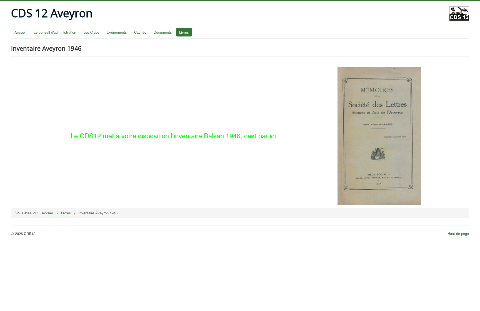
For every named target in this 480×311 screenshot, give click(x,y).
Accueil (20, 32)
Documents (163, 32)
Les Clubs (91, 32)
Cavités (140, 32)
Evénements (117, 32)
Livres (184, 32)
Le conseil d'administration (55, 32)
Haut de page (458, 233)
